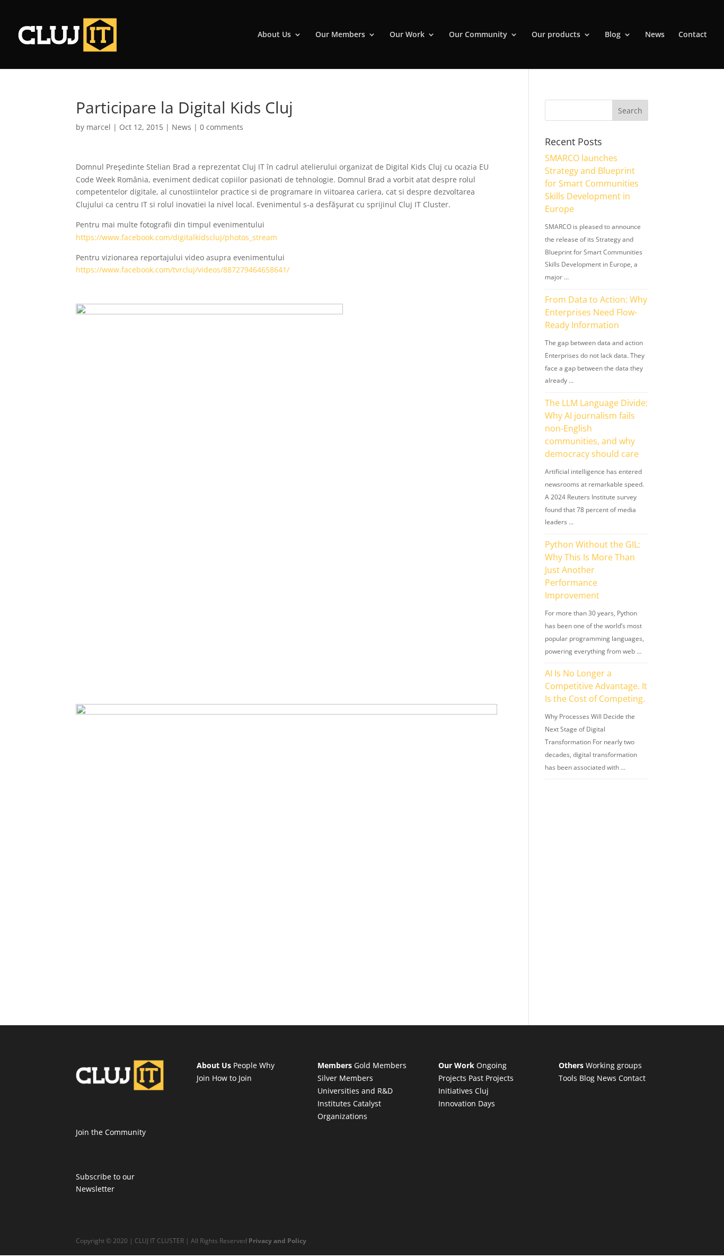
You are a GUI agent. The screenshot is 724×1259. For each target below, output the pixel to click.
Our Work (407, 35)
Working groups (614, 1065)
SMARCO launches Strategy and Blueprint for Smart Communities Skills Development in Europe (592, 183)
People (245, 1065)
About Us (274, 35)
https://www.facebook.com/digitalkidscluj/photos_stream (176, 237)
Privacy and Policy (277, 1240)
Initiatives (455, 1091)
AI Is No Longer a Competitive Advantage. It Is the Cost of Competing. (596, 686)
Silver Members (345, 1078)
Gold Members (380, 1065)
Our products (556, 35)
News (655, 35)
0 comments (221, 127)
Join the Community (111, 1132)
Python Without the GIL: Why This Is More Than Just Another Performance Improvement (592, 570)
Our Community (478, 35)
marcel (98, 127)
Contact (692, 35)
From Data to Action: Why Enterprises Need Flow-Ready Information (596, 312)
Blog (613, 35)
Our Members (340, 35)
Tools (568, 1078)
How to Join (232, 1078)
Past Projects (491, 1078)
